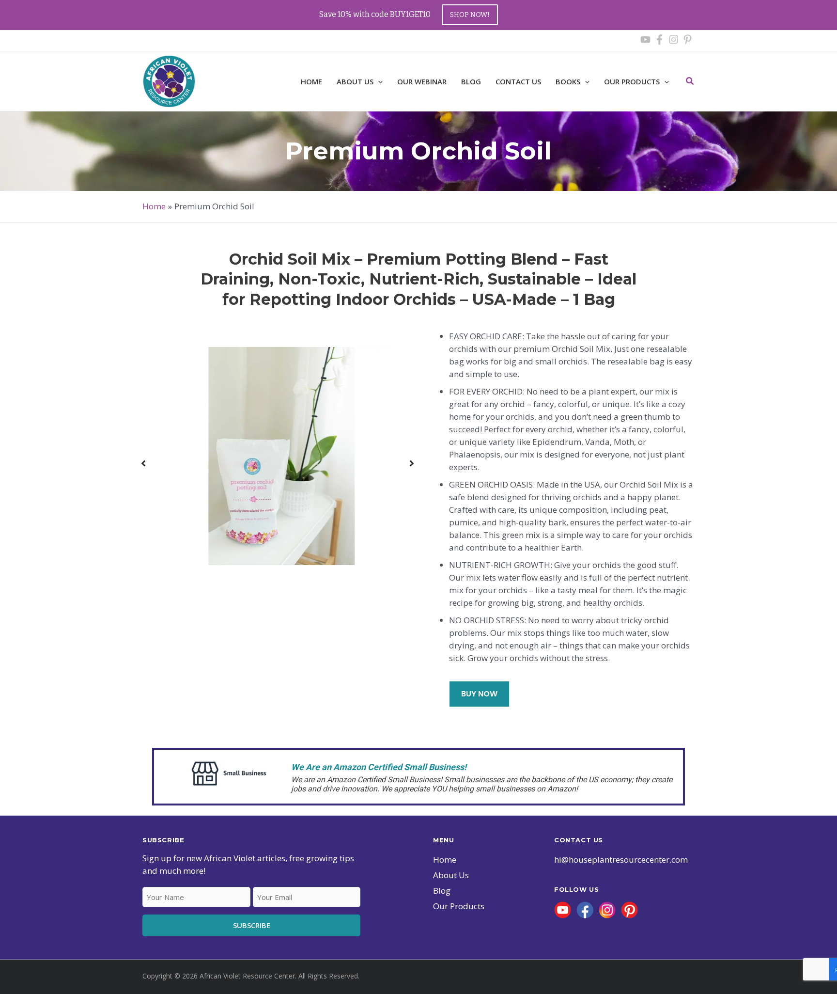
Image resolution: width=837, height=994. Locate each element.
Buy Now (479, 693)
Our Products (632, 81)
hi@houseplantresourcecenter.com (621, 859)
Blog (441, 890)
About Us (451, 875)
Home (444, 859)
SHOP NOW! (470, 15)
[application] (664, 81)
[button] (378, 81)
